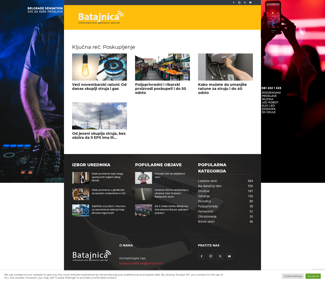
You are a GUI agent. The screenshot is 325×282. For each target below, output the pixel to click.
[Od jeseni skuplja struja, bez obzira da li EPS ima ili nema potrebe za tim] (99, 115)
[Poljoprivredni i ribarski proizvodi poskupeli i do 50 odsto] (162, 67)
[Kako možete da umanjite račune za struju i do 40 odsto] (225, 67)
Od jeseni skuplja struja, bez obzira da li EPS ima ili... (99, 135)
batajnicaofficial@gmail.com (141, 263)
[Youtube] (250, 2)
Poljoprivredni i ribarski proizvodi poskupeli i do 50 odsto (160, 88)
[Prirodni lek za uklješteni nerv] (143, 178)
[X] (244, 2)
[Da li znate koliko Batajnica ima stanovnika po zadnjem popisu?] (143, 210)
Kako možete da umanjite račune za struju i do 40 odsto (222, 88)
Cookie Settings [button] (293, 276)
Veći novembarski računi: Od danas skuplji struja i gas (99, 86)
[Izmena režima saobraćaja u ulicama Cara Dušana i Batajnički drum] (143, 194)
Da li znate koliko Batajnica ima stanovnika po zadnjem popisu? (171, 209)
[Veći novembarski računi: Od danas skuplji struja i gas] (99, 67)
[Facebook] (233, 2)
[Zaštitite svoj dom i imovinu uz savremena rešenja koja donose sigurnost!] (80, 210)
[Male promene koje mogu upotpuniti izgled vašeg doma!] (80, 178)
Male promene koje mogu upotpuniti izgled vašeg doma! (107, 177)
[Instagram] (239, 2)
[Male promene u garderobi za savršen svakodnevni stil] (80, 194)
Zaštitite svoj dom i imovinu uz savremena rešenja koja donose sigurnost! (108, 209)
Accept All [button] (313, 276)
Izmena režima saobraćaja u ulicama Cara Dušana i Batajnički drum (171, 193)
